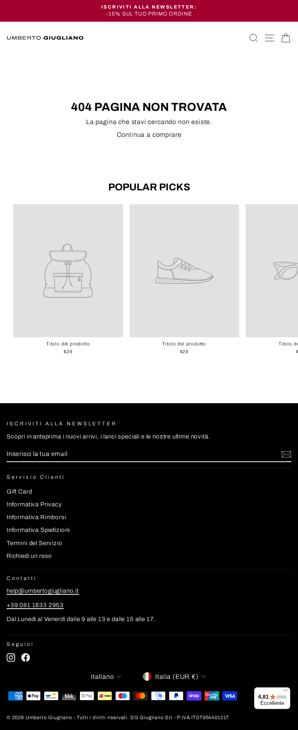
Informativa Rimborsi (36, 517)
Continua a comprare (149, 134)
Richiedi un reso (29, 556)
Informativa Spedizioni (38, 530)
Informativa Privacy (34, 504)
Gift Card (19, 491)
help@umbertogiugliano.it (43, 591)
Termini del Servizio (34, 543)
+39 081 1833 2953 (35, 605)
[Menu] (285, 692)
